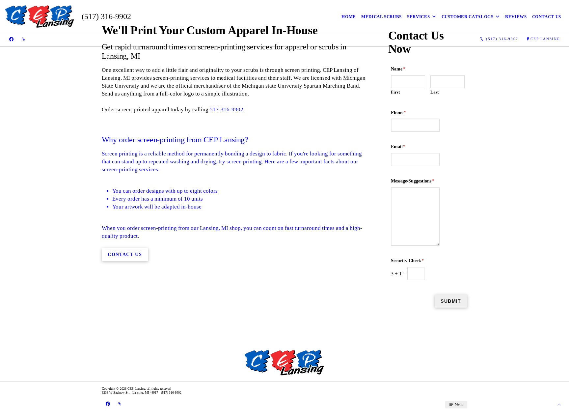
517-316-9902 (226, 109)
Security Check (407, 260)
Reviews (516, 16)
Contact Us (546, 16)
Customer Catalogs (468, 16)
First (395, 92)
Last (434, 92)
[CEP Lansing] (39, 16)
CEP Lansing (545, 39)
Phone (398, 112)
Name (398, 69)
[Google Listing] (23, 39)
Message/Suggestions (412, 181)
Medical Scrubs (381, 16)
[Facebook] (11, 39)
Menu (459, 404)
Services (418, 16)
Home (348, 16)
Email (398, 146)
